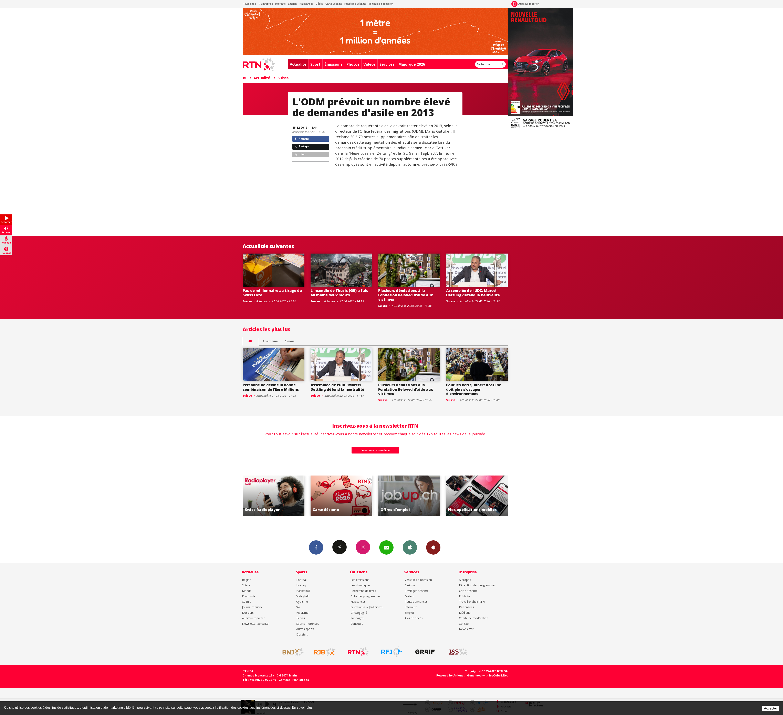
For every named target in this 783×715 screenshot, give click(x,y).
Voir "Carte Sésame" (273, 496)
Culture (246, 602)
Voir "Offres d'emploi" (341, 496)
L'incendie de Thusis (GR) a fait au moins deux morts (339, 292)
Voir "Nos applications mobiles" (409, 496)
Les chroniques (360, 585)
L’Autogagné (359, 613)
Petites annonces (416, 602)
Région (246, 580)
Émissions (333, 64)
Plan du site (300, 679)
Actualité (298, 64)
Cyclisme (302, 602)
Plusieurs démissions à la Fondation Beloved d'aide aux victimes (405, 295)
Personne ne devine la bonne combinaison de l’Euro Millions (271, 387)
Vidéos (369, 64)
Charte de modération (473, 618)
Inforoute (280, 3)
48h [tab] (250, 341)
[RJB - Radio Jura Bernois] (324, 652)
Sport (315, 64)
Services (386, 64)
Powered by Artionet (450, 675)
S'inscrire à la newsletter (375, 450)
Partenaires (466, 607)
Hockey (301, 585)
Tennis (300, 618)
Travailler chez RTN (472, 602)
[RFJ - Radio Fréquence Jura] (391, 652)
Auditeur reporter (253, 618)
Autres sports (305, 629)
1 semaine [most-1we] (270, 341)
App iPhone (410, 547)
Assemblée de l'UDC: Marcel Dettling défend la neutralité (473, 292)
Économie (248, 596)
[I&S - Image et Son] (458, 652)
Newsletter (466, 629)
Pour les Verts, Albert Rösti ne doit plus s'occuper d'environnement (473, 389)
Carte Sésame (333, 3)
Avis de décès (414, 618)
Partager (303, 138)
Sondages (357, 618)
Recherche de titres (363, 591)
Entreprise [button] (266, 3)
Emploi (409, 613)
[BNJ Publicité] (291, 652)
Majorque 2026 (411, 64)
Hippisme (302, 613)
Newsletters (386, 547)
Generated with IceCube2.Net (487, 675)
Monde (246, 591)
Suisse (283, 77)
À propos (465, 580)
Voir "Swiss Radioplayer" (477, 496)
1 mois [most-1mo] (289, 341)
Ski (298, 607)
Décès (319, 3)
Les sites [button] (250, 3)
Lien (302, 154)
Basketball (303, 591)
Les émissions (360, 580)
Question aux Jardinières (367, 607)
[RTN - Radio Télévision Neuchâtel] (358, 652)
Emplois (292, 3)
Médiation (465, 613)
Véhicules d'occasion (380, 3)
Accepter (770, 708)
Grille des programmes (365, 596)
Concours (357, 624)
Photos (352, 64)
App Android (433, 547)
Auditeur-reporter (528, 3)
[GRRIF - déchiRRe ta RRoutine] (425, 652)
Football (301, 580)
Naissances (306, 3)
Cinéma (410, 585)
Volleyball (302, 596)
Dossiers (248, 613)
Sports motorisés (307, 624)
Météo (409, 596)
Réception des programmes (477, 585)
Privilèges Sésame (355, 3)
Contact (464, 624)
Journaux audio (252, 607)
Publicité (464, 596)
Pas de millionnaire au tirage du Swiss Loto (272, 292)
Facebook (316, 547)
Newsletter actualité (255, 624)
